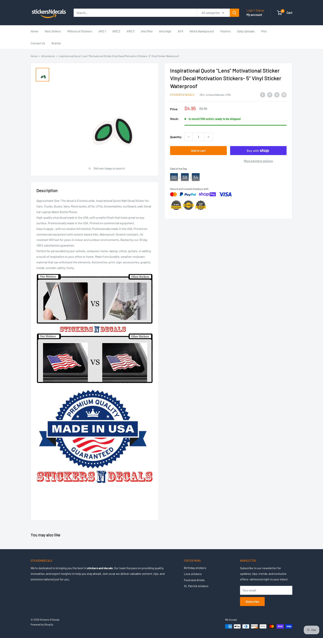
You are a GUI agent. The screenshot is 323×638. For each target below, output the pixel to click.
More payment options (258, 161)
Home (34, 31)
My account (254, 14)
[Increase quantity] (208, 137)
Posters (225, 31)
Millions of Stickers (79, 31)
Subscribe (252, 601)
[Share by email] (284, 94)
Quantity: (176, 137)
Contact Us (38, 43)
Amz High (165, 31)
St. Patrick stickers (196, 586)
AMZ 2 (116, 31)
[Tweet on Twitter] (276, 94)
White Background (202, 31)
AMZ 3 (130, 31)
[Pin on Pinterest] (269, 94)
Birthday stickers (195, 568)
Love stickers (193, 574)
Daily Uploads (246, 31)
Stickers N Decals (182, 94)
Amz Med (147, 31)
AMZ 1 (102, 31)
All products (48, 56)
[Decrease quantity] (189, 137)
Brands (56, 43)
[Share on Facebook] (262, 94)
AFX (180, 31)
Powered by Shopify (42, 624)
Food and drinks (194, 580)
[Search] (234, 13)
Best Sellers (53, 31)
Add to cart (198, 150)
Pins (264, 31)
